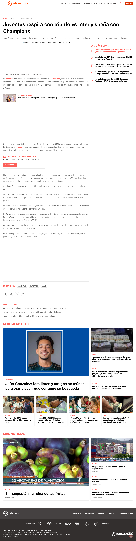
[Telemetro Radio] (96, 525)
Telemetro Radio (110, 3)
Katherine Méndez (97, 497)
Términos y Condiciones (11, 530)
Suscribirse (10, 165)
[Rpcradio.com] (77, 525)
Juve (20, 147)
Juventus (9, 79)
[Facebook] (5, 294)
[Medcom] (105, 525)
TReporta (64, 3)
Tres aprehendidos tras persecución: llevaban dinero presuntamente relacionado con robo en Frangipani (111, 359)
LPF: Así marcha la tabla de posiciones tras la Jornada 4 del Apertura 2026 (34, 308)
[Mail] (23, 294)
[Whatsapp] (17, 294)
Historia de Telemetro (30, 530)
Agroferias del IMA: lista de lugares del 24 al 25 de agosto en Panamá (18, 420)
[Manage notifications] (131, 536)
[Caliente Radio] (86, 525)
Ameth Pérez (95, 471)
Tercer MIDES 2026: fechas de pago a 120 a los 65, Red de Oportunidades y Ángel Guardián (113, 65)
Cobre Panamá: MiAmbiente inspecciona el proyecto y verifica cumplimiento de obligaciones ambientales (110, 374)
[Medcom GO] (30, 525)
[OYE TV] (49, 525)
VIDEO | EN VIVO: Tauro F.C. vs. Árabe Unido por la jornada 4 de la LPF (32, 312)
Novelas (97, 3)
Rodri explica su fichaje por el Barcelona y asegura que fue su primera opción (46, 98)
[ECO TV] (68, 525)
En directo (128, 3)
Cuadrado (56, 79)
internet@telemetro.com (14, 536)
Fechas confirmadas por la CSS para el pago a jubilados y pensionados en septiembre (113, 51)
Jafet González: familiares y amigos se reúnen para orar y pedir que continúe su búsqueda (45, 386)
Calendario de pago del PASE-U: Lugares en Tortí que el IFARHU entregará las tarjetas (112, 80)
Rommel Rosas (9, 497)
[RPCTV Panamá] (40, 525)
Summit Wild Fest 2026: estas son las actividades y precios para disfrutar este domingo (84, 420)
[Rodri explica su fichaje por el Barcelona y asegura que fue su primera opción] (9, 101)
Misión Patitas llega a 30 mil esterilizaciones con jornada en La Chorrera (110, 493)
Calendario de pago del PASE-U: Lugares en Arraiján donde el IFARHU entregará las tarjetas (113, 73)
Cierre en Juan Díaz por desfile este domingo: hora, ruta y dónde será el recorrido (111, 387)
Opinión (87, 3)
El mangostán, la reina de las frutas (35, 493)
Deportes (14, 18)
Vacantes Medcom (45, 530)
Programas (76, 3)
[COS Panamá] (58, 525)
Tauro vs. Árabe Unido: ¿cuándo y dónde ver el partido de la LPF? (30, 316)
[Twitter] (11, 294)
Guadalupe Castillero (97, 484)
